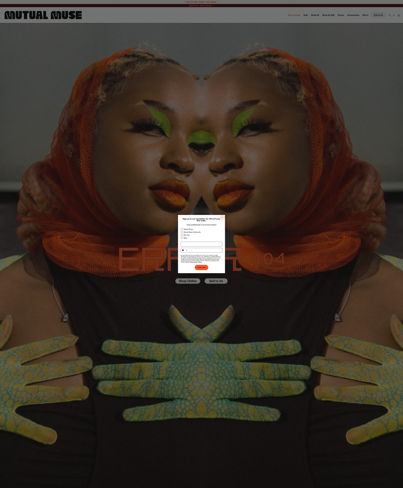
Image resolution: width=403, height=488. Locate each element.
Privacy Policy (193, 262)
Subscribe (201, 267)
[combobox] (184, 250)
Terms (200, 262)
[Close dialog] (222, 217)
